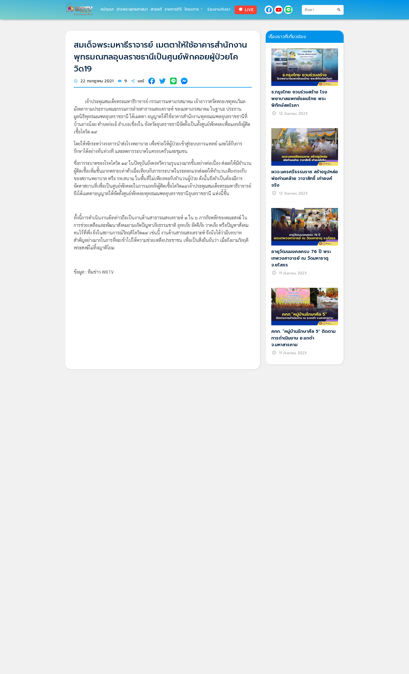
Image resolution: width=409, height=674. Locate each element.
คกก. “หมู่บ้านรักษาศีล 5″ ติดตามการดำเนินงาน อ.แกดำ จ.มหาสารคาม (303, 338)
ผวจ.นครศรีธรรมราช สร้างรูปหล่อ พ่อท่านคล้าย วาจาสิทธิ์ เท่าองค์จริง (304, 178)
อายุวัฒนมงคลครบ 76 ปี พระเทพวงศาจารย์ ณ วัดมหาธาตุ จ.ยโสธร (301, 258)
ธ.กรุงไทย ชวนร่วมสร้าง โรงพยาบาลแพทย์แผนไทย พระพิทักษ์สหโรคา (299, 99)
